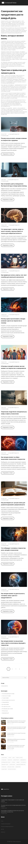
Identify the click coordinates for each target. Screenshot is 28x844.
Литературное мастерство (8, 700)
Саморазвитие (5, 702)
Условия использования (5, 823)
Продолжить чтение (8, 154)
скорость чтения (19, 757)
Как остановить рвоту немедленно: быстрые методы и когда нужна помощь (14, 185)
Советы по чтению (6, 695)
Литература (5, 710)
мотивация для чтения (6, 762)
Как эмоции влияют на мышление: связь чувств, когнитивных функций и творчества (13, 643)
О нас (2, 821)
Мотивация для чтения (7, 708)
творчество (10, 759)
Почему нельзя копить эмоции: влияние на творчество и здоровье (14, 139)
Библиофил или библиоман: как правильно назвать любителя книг (16, 740)
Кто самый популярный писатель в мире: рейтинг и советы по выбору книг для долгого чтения (16, 747)
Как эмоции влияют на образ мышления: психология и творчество (13, 458)
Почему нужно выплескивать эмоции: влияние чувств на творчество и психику (13, 321)
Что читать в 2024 (6, 706)
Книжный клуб (5, 713)
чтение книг (4, 766)
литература (4, 759)
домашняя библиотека (20, 764)
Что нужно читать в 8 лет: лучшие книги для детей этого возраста (13, 806)
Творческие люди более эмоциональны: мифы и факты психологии (14, 413)
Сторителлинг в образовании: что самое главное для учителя (12, 800)
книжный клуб (16, 759)
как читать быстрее (12, 769)
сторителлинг (4, 757)
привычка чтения (5, 764)
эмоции (18, 762)
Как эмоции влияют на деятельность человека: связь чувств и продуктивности (13, 596)
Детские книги (5, 704)
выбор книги (18, 766)
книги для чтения (11, 766)
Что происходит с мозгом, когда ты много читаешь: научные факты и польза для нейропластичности (12, 231)
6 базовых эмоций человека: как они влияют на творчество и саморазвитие (13, 367)
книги (14, 757)
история (13, 762)
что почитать (23, 762)
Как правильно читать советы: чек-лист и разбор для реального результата (14, 276)
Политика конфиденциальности (7, 826)
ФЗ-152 (2, 829)
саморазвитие (23, 759)
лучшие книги (4, 769)
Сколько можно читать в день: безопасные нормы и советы (16, 734)
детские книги (12, 764)
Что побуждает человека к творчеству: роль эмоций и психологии (13, 549)
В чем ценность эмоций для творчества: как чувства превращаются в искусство (12, 811)
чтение (9, 757)
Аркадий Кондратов (14, 134)
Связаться (3, 832)
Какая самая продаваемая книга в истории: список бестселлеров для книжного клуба (16, 728)
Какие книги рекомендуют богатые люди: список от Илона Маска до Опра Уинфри (16, 721)
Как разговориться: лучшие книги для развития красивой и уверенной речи (13, 504)
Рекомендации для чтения (8, 693)
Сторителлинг (5, 698)
